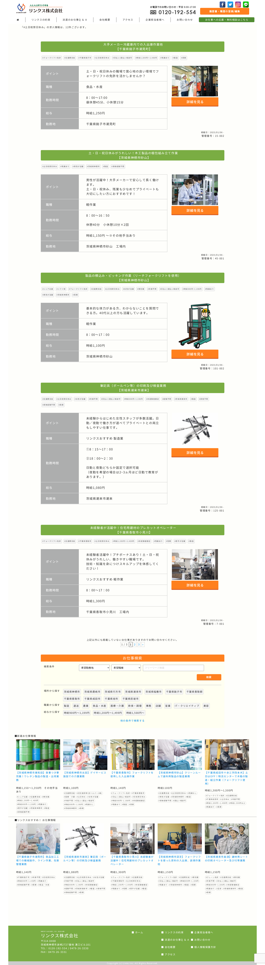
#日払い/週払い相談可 (122, 58)
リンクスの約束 (40, 19)
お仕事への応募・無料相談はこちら (226, 19)
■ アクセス (168, 954)
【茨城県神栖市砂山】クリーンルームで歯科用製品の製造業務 (179, 774)
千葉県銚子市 (174, 691)
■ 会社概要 (168, 947)
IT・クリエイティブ (187, 705)
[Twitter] (230, 4)
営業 (168, 705)
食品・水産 (99, 705)
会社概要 (104, 19)
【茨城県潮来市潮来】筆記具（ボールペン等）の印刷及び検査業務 (84, 858)
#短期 (168, 541)
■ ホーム (137, 932)
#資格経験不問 (117, 166)
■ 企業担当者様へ (202, 932)
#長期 (183, 58)
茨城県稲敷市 (154, 691)
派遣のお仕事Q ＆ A (75, 19)
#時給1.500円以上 (237, 803)
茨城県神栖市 (72, 691)
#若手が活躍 (180, 541)
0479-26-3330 (79, 948)
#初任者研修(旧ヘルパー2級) (89, 793)
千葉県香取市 (72, 698)
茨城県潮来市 (133, 691)
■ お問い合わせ (201, 939)
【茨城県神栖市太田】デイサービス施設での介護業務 (84, 774)
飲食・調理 (135, 705)
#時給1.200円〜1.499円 (146, 58)
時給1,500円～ (135, 713)
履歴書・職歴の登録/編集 (224, 11)
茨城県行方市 (113, 691)
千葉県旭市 (111, 698)
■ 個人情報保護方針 (203, 947)
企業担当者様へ (155, 19)
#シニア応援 (47, 289)
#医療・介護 (69, 797)
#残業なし (89, 804)
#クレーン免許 (212, 877)
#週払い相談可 (179, 800)
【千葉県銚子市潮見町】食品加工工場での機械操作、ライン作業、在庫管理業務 (37, 860)
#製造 (175, 58)
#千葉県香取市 (85, 541)
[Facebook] (222, 4)
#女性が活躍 (128, 289)
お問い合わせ (185, 19)
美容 (206, 705)
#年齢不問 (152, 289)
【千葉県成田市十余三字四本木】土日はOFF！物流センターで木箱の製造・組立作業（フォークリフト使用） (226, 778)
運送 (76, 705)
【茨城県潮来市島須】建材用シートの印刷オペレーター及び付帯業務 (226, 858)
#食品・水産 (43, 885)
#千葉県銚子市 (85, 58)
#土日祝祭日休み (102, 58)
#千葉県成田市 (212, 799)
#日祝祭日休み (139, 797)
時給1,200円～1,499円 (108, 713)
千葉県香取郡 (194, 691)
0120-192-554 (57, 948)
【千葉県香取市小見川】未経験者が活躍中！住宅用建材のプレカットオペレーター (132, 860)
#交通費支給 (69, 58)
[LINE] (246, 4)
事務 (148, 705)
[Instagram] (238, 4)
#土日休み (81, 797)
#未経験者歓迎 (152, 399)
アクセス (128, 19)
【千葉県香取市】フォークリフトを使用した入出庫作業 (132, 774)
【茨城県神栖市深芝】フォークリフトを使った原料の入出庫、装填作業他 (179, 860)
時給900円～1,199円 (77, 713)
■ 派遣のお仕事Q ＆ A (175, 939)
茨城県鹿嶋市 (92, 691)
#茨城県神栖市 (93, 166)
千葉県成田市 (92, 698)
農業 (85, 705)
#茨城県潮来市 (181, 399)
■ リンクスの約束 (172, 932)
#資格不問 (203, 399)
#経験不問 (166, 399)
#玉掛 (219, 888)
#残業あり (164, 58)
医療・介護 (117, 705)
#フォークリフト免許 (51, 58)
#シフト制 (61, 289)
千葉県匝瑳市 (131, 698)
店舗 (158, 705)
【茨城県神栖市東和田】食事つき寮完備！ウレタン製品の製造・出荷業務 (37, 776)
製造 (66, 705)
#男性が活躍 (78, 166)
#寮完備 (140, 289)
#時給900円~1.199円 (192, 289)
